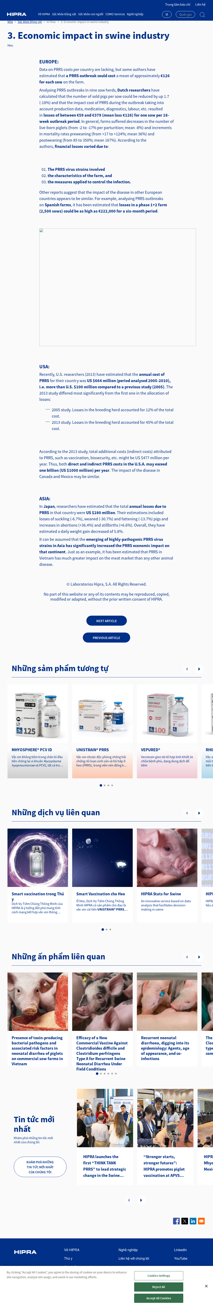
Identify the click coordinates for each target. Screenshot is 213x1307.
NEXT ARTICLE (106, 621)
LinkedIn (180, 1249)
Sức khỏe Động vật (64, 14)
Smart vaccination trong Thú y (38, 896)
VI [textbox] (167, 14)
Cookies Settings (158, 1276)
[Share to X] (184, 1221)
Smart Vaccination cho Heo (100, 893)
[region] (106, 1286)
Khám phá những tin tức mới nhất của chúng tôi (40, 1167)
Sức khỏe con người (90, 14)
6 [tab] (116, 1073)
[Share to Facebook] (176, 1221)
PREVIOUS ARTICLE (106, 638)
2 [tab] (104, 785)
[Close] (206, 1286)
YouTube (180, 1258)
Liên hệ (200, 4)
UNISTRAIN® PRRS (92, 749)
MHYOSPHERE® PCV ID (32, 749)
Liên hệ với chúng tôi (134, 1258)
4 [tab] (112, 785)
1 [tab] (101, 785)
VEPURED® (150, 749)
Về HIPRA (44, 14)
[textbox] (185, 14)
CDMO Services (115, 14)
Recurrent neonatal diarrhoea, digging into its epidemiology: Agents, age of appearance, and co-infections (165, 1048)
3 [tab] (108, 785)
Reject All (158, 1287)
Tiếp (199, 669)
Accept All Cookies (158, 1298)
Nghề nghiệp (135, 14)
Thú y (68, 1258)
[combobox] (167, 15)
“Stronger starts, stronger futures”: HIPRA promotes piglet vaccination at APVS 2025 (164, 1166)
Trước (187, 669)
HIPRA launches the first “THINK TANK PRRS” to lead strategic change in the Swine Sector (104, 1166)
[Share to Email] (201, 1221)
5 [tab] (112, 1073)
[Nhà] (21, 14)
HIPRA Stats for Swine (161, 893)
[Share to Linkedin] (193, 1221)
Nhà (10, 22)
